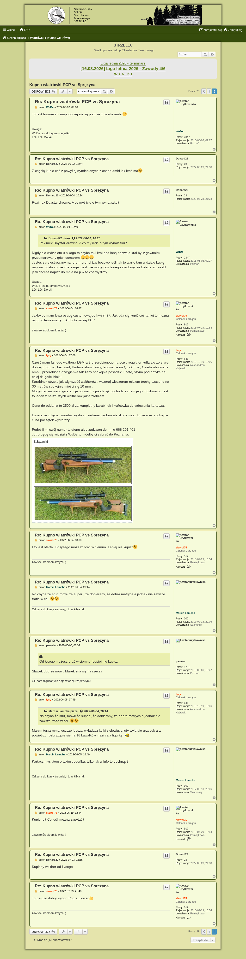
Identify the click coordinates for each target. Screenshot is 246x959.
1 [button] (209, 91)
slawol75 (181, 315)
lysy (178, 350)
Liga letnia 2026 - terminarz (123, 63)
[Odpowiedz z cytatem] (166, 102)
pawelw (180, 661)
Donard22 (182, 158)
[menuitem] (25, 30)
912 (186, 324)
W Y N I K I (123, 74)
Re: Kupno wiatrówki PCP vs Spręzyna (77, 101)
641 (186, 358)
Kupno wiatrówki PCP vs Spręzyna (62, 84)
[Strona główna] (123, 15)
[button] (203, 91)
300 (186, 618)
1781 (187, 666)
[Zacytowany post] (74, 238)
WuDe (179, 131)
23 (185, 164)
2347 (187, 136)
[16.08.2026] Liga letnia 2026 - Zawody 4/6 (123, 68)
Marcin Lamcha (185, 613)
